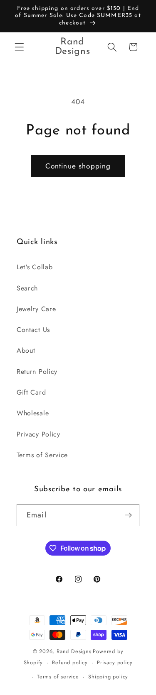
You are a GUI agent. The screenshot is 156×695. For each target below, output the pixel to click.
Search (27, 288)
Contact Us (33, 329)
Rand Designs (74, 651)
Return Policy (37, 371)
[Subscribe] (128, 515)
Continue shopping (78, 166)
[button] (19, 47)
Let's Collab (34, 267)
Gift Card (31, 392)
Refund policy (69, 662)
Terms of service (58, 676)
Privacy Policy (38, 434)
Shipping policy (108, 676)
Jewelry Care (36, 309)
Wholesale (33, 413)
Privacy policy (114, 662)
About (26, 350)
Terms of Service (42, 455)
